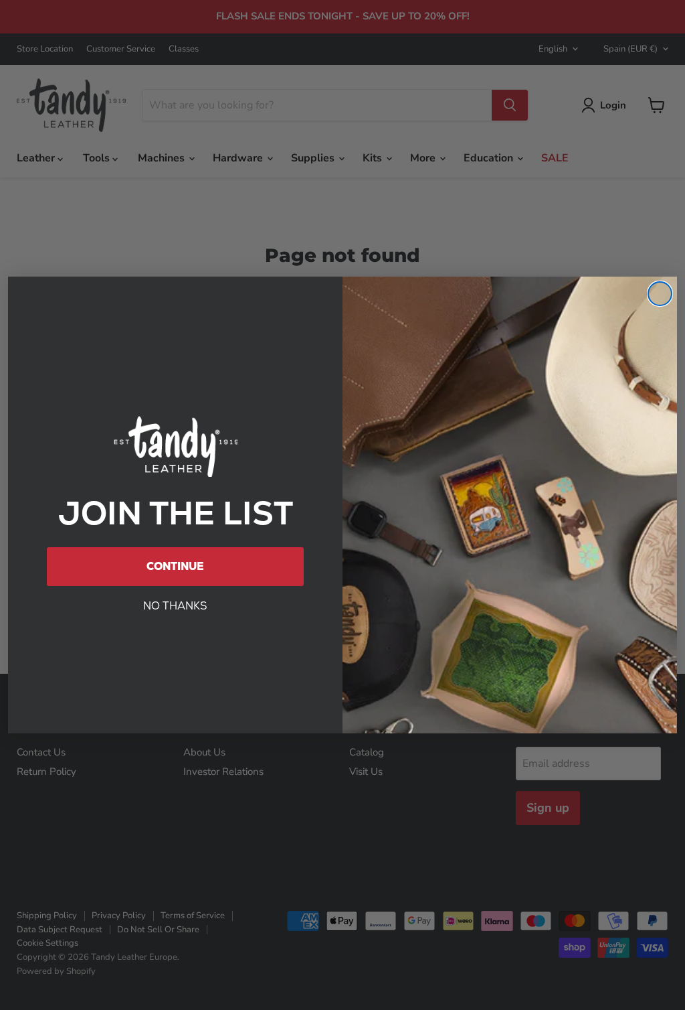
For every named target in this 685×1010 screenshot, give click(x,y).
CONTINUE (175, 566)
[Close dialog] (660, 293)
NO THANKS (175, 606)
